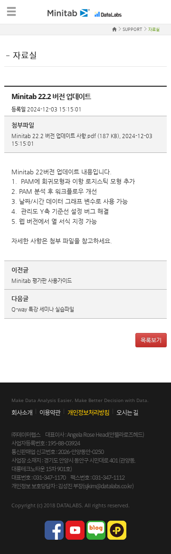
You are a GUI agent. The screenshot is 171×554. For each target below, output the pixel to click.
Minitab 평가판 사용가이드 (41, 281)
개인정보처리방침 (88, 412)
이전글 (19, 269)
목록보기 (151, 340)
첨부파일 (22, 125)
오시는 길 (127, 412)
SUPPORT (132, 29)
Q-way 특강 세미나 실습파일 (42, 309)
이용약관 (49, 412)
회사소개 (21, 412)
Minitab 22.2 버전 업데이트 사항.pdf (53, 136)
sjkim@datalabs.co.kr (108, 486)
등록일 (18, 109)
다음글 (19, 298)
